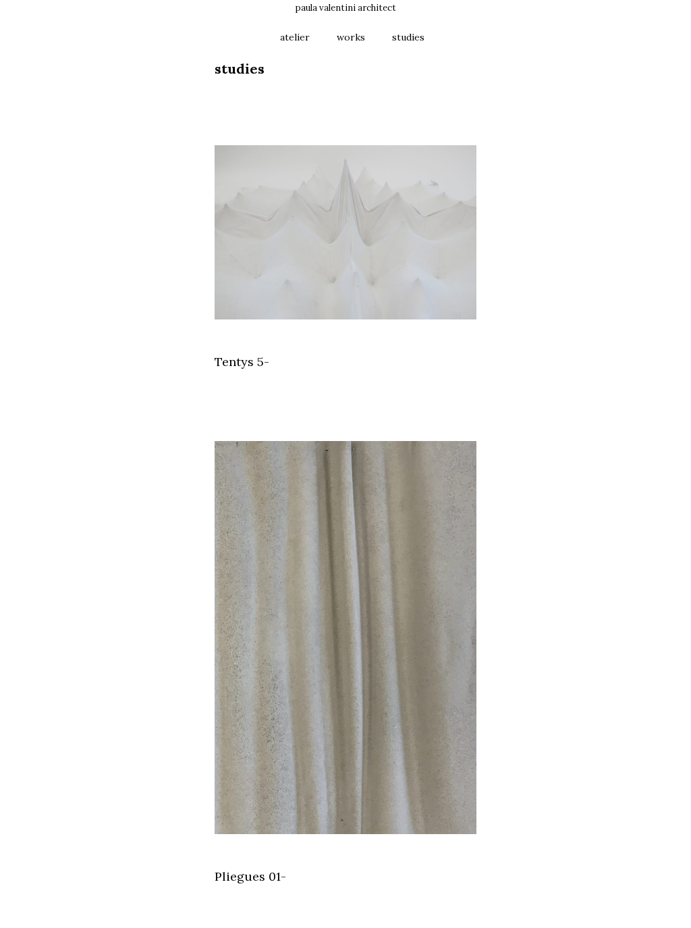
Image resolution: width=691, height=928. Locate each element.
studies (408, 37)
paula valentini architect (346, 8)
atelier (295, 37)
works (351, 37)
